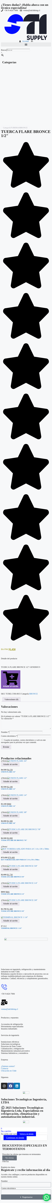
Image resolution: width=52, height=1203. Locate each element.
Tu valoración (7, 718)
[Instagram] (4, 1086)
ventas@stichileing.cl (9, 1009)
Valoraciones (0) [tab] (11, 699)
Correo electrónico (9, 736)
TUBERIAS (15, 128)
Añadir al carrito (10, 686)
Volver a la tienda (26, 1134)
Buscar (4, 50)
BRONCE (24, 128)
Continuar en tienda (15, 1137)
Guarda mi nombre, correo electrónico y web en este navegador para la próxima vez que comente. (23, 741)
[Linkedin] (17, 1086)
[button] (26, 44)
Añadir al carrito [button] (10, 764)
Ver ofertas (9, 1158)
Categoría (7, 128)
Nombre (5, 732)
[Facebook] (10, 1086)
